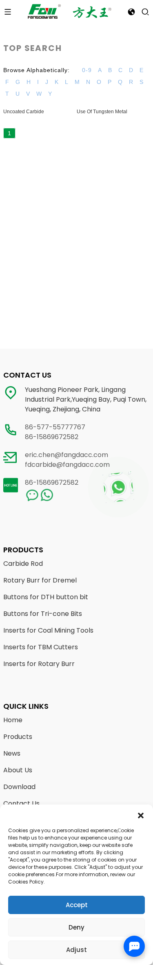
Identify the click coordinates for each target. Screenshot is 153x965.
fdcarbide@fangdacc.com (67, 464)
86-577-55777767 (55, 427)
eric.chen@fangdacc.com (66, 454)
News (11, 753)
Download (19, 786)
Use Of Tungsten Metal (102, 111)
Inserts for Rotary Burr (39, 663)
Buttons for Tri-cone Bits (42, 613)
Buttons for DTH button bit (45, 597)
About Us (17, 770)
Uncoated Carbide (23, 111)
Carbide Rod (23, 563)
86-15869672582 (51, 437)
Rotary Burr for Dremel (40, 580)
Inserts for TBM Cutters (40, 647)
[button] (141, 815)
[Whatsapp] (118, 487)
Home (12, 720)
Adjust (76, 949)
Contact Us (21, 803)
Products (17, 736)
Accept (77, 905)
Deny (76, 927)
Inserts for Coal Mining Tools (48, 630)
